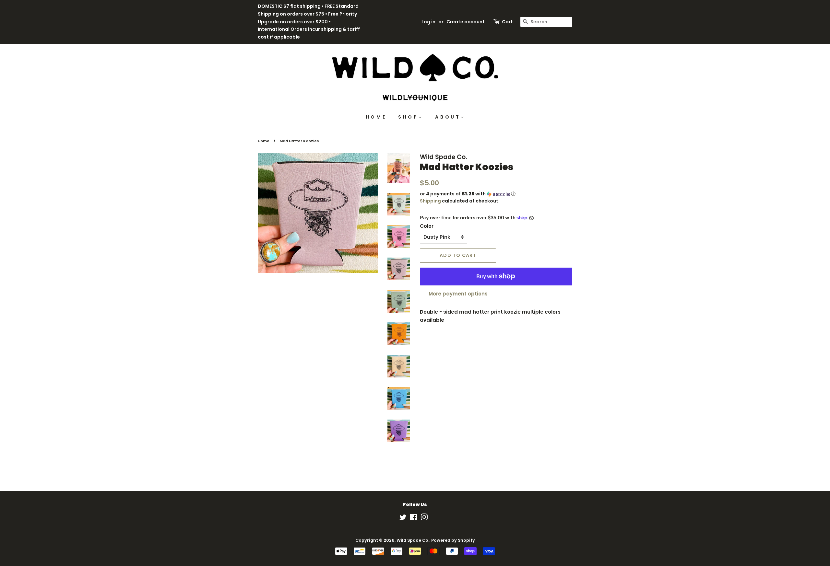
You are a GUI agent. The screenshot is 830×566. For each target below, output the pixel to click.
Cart (507, 21)
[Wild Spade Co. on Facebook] (413, 518)
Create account (465, 21)
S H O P (408, 117)
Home (263, 141)
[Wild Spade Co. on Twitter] (403, 518)
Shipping (430, 201)
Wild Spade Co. (413, 540)
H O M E (375, 117)
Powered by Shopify (453, 540)
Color (426, 226)
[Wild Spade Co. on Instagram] (424, 518)
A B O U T (448, 117)
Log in (428, 21)
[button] (496, 194)
